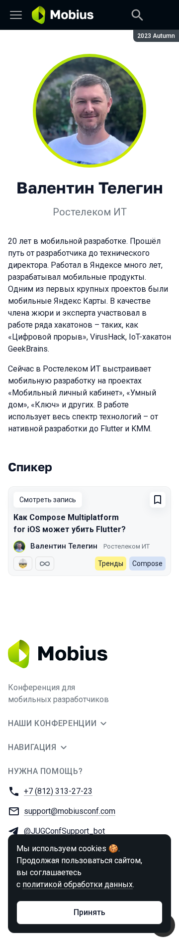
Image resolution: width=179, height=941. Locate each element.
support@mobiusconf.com (69, 811)
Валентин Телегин (63, 546)
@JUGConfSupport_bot (64, 831)
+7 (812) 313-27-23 (58, 791)
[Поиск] (137, 15)
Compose (147, 563)
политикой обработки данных (77, 884)
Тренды (110, 563)
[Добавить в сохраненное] (158, 500)
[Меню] (16, 15)
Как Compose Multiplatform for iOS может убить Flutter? (69, 523)
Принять (89, 912)
